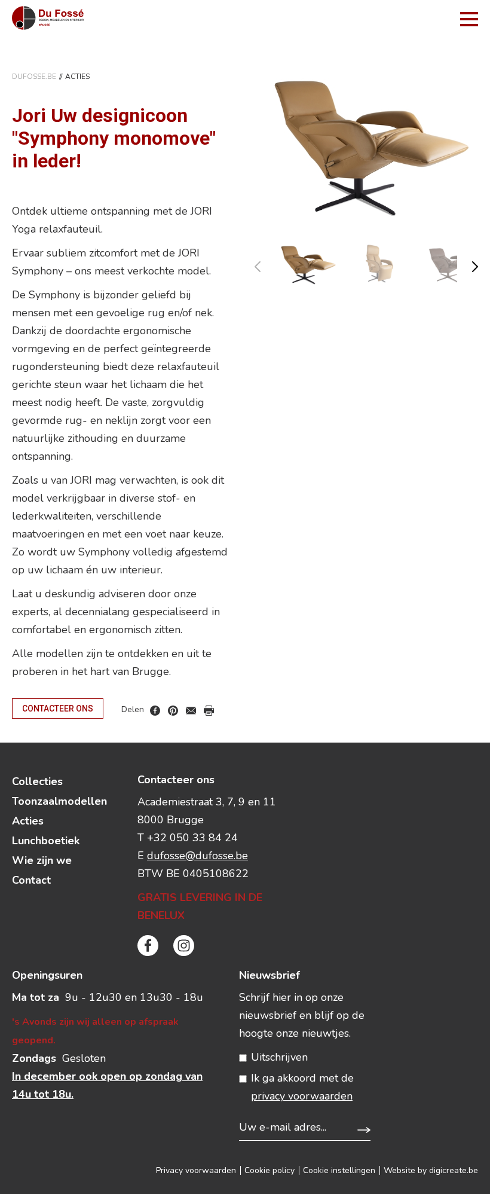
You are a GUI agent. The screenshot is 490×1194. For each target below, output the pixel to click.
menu (469, 19)
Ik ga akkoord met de (302, 1087)
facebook (155, 711)
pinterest (173, 711)
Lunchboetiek (45, 840)
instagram (183, 945)
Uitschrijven (279, 1057)
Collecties (37, 781)
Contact (31, 880)
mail (191, 711)
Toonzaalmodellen (59, 801)
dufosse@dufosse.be (197, 855)
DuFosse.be (34, 76)
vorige (265, 264)
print (209, 711)
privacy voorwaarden (302, 1096)
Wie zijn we (42, 860)
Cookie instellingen (339, 1170)
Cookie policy (269, 1170)
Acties (28, 821)
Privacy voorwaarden (196, 1170)
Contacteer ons (57, 708)
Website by (431, 1170)
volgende (467, 264)
